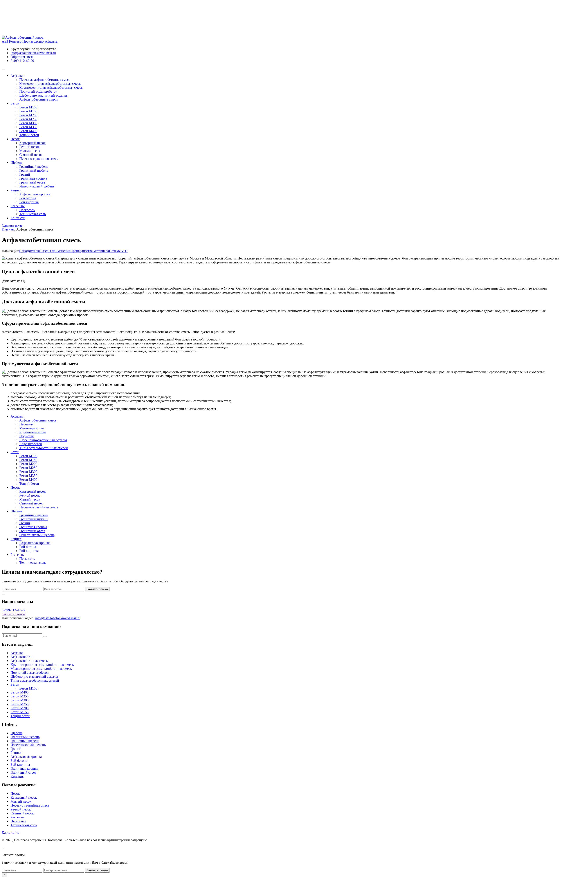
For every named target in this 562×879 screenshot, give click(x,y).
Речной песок (29, 147)
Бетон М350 (28, 127)
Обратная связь (22, 57)
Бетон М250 (28, 119)
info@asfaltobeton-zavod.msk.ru (33, 53)
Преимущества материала (89, 251)
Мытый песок (29, 151)
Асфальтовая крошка (34, 194)
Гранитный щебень (33, 170)
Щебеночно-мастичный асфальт (43, 95)
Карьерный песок (32, 143)
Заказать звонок (97, 589)
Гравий (24, 174)
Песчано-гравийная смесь (38, 158)
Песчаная (26, 424)
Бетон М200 (28, 115)
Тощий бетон (29, 135)
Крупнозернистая (32, 432)
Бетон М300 (28, 123)
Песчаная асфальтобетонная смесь (44, 79)
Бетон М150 (28, 111)
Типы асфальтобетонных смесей (43, 448)
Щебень (16, 162)
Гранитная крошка (33, 178)
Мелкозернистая (31, 428)
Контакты (18, 218)
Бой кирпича (29, 202)
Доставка (34, 251)
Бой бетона (27, 198)
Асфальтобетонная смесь (37, 420)
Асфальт (17, 75)
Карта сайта (11, 832)
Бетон (15, 103)
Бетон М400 (28, 131)
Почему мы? (118, 251)
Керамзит (18, 776)
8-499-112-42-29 (22, 61)
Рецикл (16, 190)
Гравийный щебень (33, 166)
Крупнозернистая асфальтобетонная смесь (51, 87)
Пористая (26, 436)
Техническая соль (32, 214)
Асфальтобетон (30, 444)
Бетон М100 (28, 107)
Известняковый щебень (36, 186)
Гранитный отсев (32, 182)
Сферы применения (55, 251)
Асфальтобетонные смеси (38, 99)
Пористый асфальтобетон (38, 91)
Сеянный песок (31, 155)
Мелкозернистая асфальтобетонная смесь (50, 83)
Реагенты (18, 206)
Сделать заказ (12, 225)
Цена (23, 251)
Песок (15, 139)
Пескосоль (27, 210)
